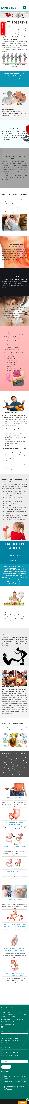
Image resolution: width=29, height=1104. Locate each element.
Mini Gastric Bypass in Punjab (8, 1036)
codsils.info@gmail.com (10, 1027)
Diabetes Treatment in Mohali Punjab (14, 1092)
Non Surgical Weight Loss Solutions (10, 1040)
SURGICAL (14, 561)
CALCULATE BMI (2, 28)
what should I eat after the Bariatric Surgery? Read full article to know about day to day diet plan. (15, 1088)
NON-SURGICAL (14, 555)
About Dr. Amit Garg (6, 1043)
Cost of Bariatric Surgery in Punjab (9, 1038)
